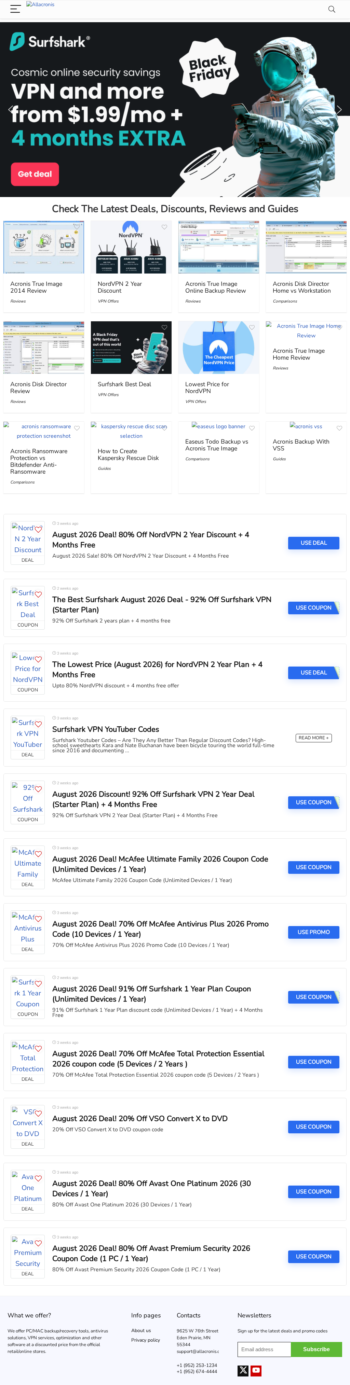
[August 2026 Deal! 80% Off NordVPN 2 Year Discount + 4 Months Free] (27, 538)
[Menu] (16, 9)
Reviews (18, 301)
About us (141, 1330)
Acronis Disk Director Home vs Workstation (302, 287)
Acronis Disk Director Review (38, 387)
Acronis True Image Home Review (299, 354)
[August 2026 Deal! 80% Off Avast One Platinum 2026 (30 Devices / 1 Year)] (27, 1187)
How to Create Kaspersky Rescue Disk (128, 454)
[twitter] (243, 1371)
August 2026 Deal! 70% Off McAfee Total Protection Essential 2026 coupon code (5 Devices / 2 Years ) (158, 1059)
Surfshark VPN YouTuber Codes (105, 729)
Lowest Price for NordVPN (207, 387)
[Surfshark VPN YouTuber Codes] (27, 733)
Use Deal (314, 543)
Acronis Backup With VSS (301, 444)
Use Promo (314, 932)
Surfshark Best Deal (124, 384)
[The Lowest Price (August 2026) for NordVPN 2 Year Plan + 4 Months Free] (27, 668)
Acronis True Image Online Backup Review (215, 287)
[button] (175, 109)
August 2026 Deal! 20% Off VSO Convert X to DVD (140, 1119)
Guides (104, 468)
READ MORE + (314, 738)
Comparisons (285, 301)
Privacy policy (145, 1340)
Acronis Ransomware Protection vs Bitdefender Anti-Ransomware (38, 461)
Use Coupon (314, 867)
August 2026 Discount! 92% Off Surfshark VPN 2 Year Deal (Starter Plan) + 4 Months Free (153, 799)
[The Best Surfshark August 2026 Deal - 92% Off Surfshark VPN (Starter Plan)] (27, 603)
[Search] (332, 9)
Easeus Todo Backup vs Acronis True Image (216, 444)
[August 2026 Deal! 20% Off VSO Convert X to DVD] (27, 1122)
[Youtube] (256, 1371)
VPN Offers (108, 301)
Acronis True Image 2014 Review (36, 287)
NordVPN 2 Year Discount (120, 287)
